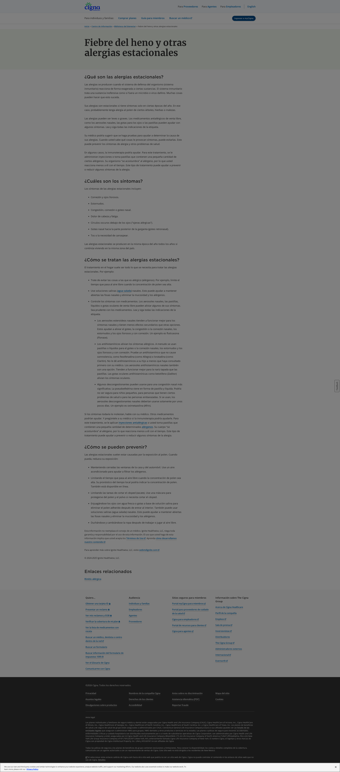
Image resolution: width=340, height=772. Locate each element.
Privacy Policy (32, 769)
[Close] (336, 767)
